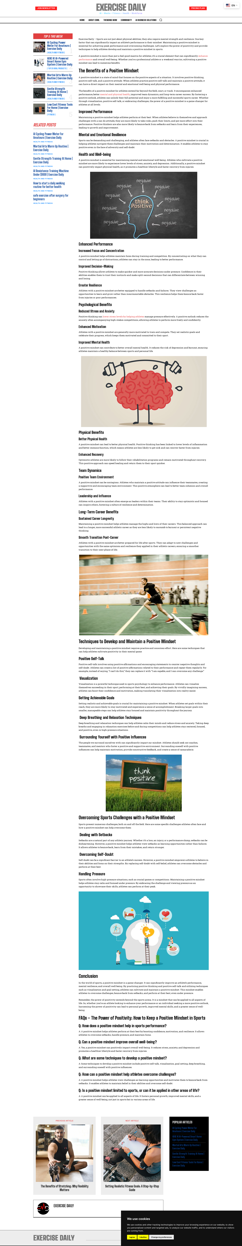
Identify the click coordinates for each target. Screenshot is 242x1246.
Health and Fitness (56, 53)
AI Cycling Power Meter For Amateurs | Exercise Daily (59, 45)
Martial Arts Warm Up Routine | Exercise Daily (59, 76)
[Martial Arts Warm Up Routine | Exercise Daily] (39, 78)
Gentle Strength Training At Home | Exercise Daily (57, 92)
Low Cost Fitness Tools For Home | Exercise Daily (60, 107)
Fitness (51, 115)
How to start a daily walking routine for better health (49, 185)
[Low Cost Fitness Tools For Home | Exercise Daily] (39, 109)
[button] (161, 20)
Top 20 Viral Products (57, 68)
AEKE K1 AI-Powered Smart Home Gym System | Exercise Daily (59, 61)
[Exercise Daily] (44, 1209)
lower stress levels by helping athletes (123, 316)
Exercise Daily (64, 1205)
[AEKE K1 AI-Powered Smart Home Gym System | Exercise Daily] (39, 62)
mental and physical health (115, 94)
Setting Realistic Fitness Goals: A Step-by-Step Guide (132, 1188)
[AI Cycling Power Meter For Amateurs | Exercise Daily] (39, 47)
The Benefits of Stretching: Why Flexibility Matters (64, 1188)
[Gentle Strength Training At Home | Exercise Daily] (39, 93)
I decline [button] (143, 1237)
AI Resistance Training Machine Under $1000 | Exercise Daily (51, 172)
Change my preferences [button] (161, 1237)
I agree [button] (132, 1237)
